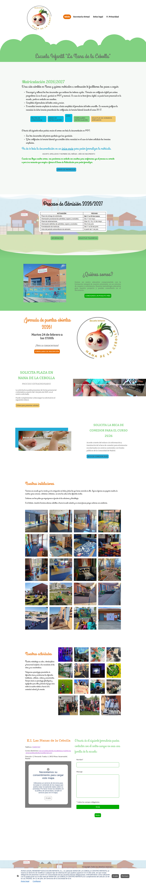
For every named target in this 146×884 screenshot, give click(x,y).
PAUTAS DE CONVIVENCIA (36, 119)
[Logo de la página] (40, 17)
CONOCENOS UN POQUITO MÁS (97, 296)
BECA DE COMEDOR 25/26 (98, 456)
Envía (98, 807)
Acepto (48, 798)
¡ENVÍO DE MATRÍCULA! (66, 170)
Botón (98, 815)
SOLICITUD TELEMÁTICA (88, 238)
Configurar (37, 881)
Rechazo (125, 876)
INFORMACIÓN (57, 238)
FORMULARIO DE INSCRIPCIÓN (47, 351)
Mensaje (79, 772)
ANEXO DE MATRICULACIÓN (55, 119)
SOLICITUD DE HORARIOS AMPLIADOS (102, 119)
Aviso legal (25, 881)
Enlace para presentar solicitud (28, 405)
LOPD (68, 118)
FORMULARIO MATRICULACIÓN (81, 119)
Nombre (79, 760)
